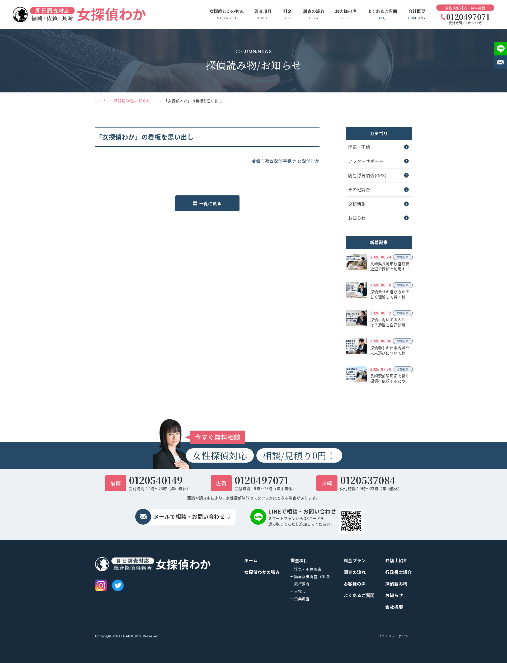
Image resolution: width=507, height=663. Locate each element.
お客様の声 (355, 583)
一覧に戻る (210, 203)
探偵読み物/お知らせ (132, 100)
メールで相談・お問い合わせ (189, 516)
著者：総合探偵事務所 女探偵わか (286, 160)
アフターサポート (365, 161)
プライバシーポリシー (395, 636)
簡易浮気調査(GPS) (367, 175)
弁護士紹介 (396, 560)
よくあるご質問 (359, 595)
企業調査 (302, 598)
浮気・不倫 (359, 147)
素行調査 (302, 584)
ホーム (101, 100)
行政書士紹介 (398, 572)
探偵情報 (357, 203)
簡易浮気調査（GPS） (313, 576)
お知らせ (357, 218)
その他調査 (359, 189)
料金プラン (355, 560)
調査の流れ (355, 572)
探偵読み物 (396, 583)
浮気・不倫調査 (308, 569)
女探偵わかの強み (262, 572)
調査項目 (299, 560)
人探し (300, 591)
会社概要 (394, 607)
